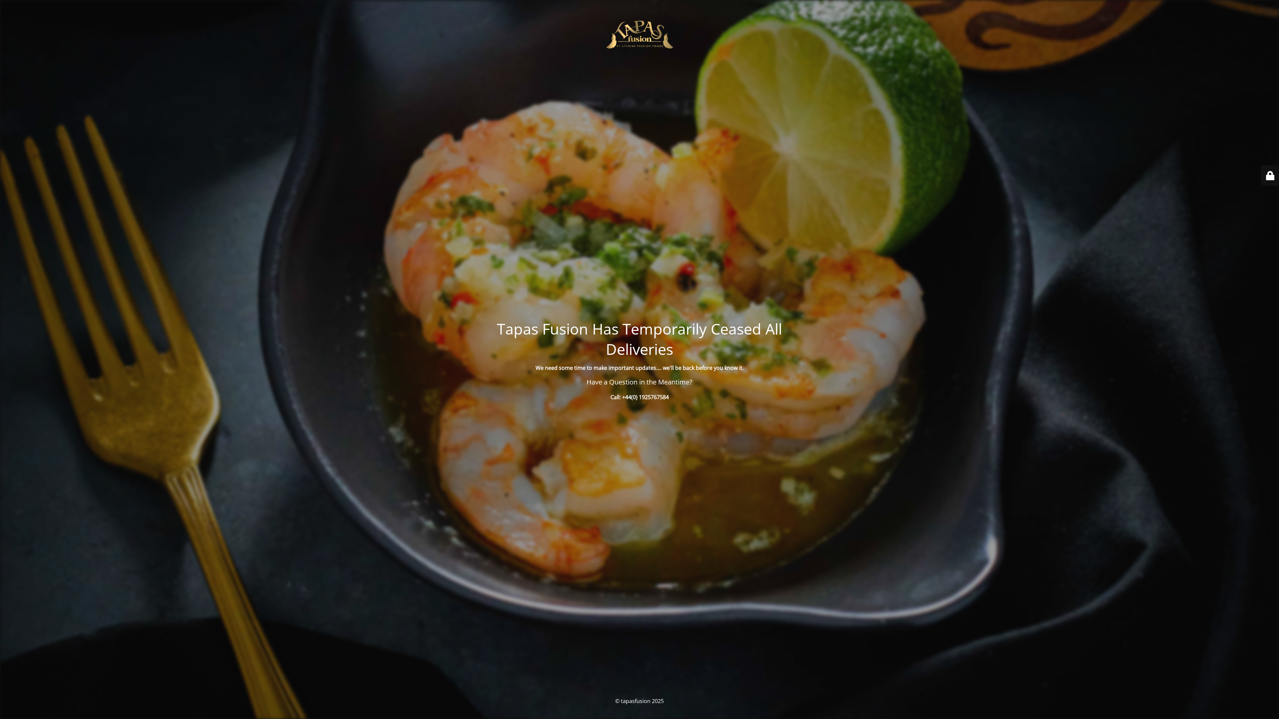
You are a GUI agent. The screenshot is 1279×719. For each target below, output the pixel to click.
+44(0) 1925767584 (645, 397)
